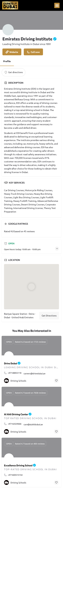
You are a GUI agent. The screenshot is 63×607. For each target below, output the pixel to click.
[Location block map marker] (31, 286)
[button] (57, 5)
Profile (7, 61)
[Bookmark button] (56, 380)
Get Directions (49, 315)
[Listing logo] (8, 29)
